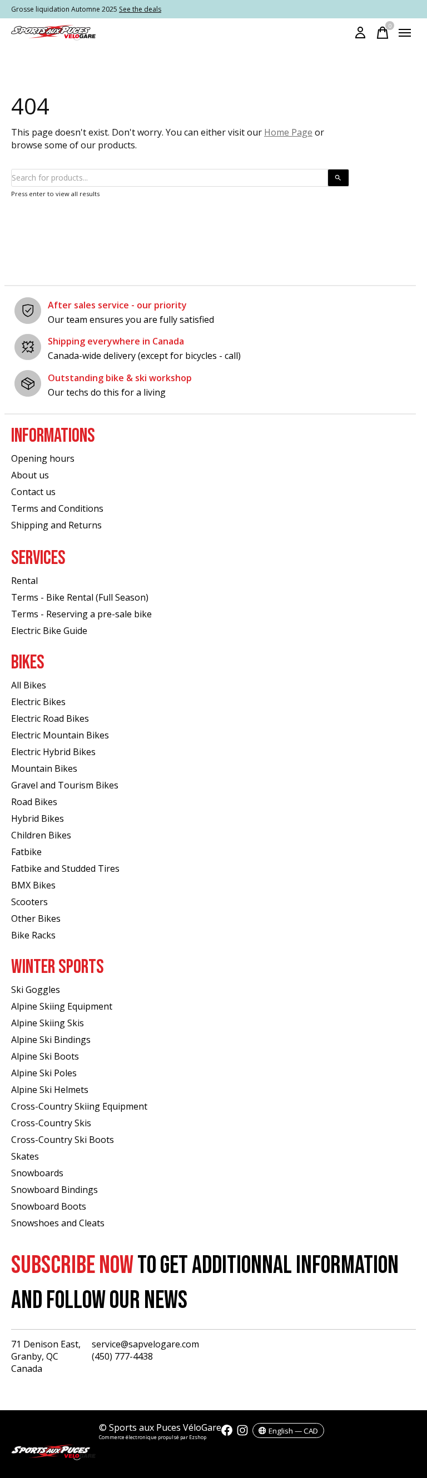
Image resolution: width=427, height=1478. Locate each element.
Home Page (288, 132)
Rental (24, 581)
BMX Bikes (33, 885)
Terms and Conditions (57, 508)
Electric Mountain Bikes (60, 735)
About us (30, 475)
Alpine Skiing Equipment (61, 1006)
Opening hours (43, 458)
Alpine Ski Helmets (49, 1089)
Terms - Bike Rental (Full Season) (79, 597)
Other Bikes (36, 918)
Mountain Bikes (44, 768)
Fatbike (26, 852)
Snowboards (37, 1173)
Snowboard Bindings (54, 1190)
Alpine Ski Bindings (51, 1039)
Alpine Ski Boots (45, 1056)
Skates (25, 1156)
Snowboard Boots (48, 1206)
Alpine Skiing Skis (47, 1023)
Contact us (33, 492)
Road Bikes (34, 802)
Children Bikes (41, 835)
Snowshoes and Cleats (58, 1223)
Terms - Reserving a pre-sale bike (81, 614)
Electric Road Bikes (50, 718)
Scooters (29, 902)
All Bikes (28, 685)
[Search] (338, 178)
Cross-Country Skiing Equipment (79, 1106)
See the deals (140, 9)
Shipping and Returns (56, 525)
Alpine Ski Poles (44, 1073)
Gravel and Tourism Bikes (64, 785)
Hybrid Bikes (37, 818)
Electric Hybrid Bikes (53, 752)
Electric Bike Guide (49, 631)
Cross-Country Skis (51, 1123)
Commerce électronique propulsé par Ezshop (152, 1437)
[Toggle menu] (405, 33)
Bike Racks (33, 935)
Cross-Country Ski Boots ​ (63, 1140)
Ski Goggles (35, 989)
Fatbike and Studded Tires (65, 868)
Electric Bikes (38, 702)
